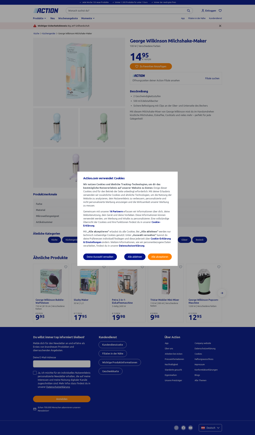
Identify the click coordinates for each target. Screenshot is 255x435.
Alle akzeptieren (159, 256)
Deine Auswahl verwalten (100, 256)
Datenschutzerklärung (131, 245)
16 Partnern (116, 211)
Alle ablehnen (135, 256)
